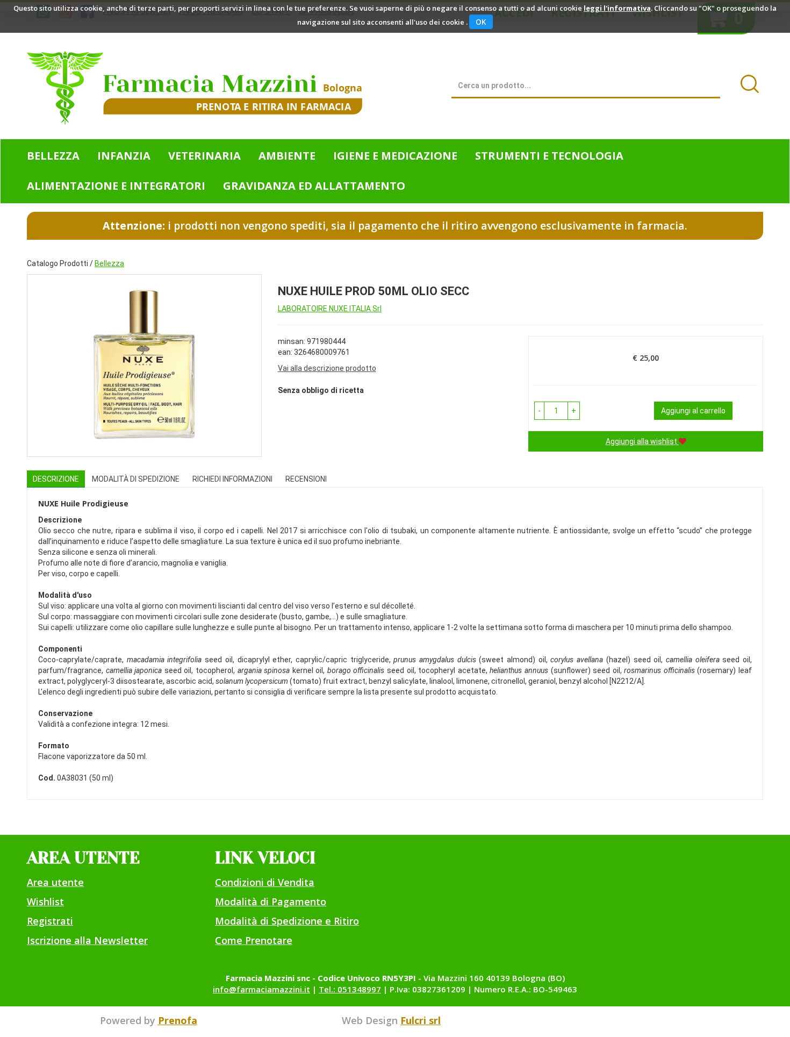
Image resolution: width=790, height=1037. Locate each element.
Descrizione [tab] (56, 479)
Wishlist (45, 901)
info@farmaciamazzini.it (261, 989)
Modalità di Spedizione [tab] (135, 479)
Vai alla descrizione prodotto (327, 368)
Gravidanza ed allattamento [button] (314, 185)
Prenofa (177, 1020)
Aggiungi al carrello (693, 410)
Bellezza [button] (53, 155)
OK (481, 22)
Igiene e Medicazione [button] (395, 155)
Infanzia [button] (123, 155)
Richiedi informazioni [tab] (232, 479)
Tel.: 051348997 (350, 989)
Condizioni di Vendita (264, 882)
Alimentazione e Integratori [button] (116, 185)
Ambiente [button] (286, 155)
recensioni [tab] (306, 479)
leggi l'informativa (617, 8)
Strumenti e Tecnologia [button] (549, 155)
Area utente (55, 882)
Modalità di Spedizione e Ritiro (287, 920)
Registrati (50, 920)
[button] (539, 411)
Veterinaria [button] (204, 155)
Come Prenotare (253, 940)
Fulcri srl (420, 1020)
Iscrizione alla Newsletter (87, 940)
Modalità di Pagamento (270, 901)
